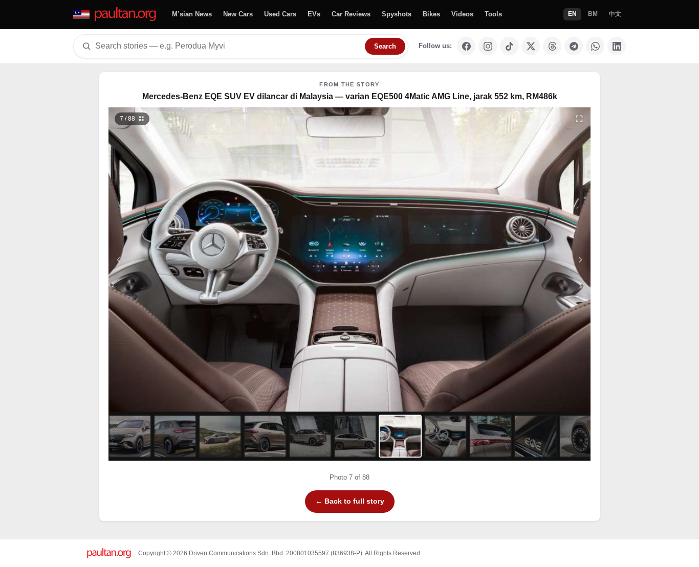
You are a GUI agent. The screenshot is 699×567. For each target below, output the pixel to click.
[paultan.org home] (115, 14)
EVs (314, 14)
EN (572, 13)
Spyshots (396, 14)
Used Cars (280, 14)
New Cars (238, 14)
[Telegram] (573, 46)
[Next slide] (530, 259)
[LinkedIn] (616, 46)
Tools (493, 14)
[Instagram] (487, 46)
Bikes (431, 14)
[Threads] (552, 46)
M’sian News (192, 14)
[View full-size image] (579, 118)
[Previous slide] (168, 259)
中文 (615, 13)
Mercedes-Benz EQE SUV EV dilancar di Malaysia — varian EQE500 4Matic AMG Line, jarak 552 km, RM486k (349, 96)
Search (385, 46)
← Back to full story (349, 501)
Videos (462, 14)
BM (593, 13)
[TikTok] (509, 46)
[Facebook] (466, 46)
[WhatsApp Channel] (595, 46)
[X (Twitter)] (530, 46)
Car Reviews (351, 14)
